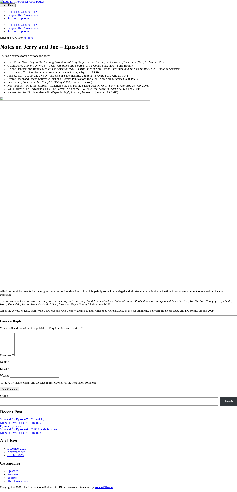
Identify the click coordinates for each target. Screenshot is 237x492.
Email (4, 368)
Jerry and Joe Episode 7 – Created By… (23, 419)
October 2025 (15, 455)
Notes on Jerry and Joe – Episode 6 (20, 432)
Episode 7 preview (11, 426)
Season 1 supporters (19, 18)
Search (4, 395)
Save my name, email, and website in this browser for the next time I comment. (50, 382)
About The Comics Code (22, 11)
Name (4, 361)
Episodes (12, 471)
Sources (28, 37)
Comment (7, 355)
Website (4, 375)
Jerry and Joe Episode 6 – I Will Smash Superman (29, 429)
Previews (12, 474)
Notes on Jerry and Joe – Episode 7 (20, 422)
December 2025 (16, 448)
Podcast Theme (104, 487)
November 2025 (16, 451)
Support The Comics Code (23, 15)
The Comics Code (18, 481)
